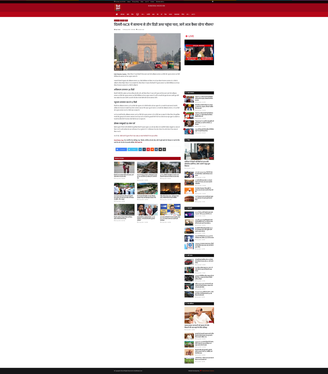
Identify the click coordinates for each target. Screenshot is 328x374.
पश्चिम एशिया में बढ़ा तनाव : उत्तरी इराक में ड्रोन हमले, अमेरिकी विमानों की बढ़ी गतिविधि (169, 197)
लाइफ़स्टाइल (176, 14)
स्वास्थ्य (170, 14)
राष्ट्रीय (128, 14)
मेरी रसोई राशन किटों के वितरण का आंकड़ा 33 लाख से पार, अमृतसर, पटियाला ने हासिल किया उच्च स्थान (204, 106)
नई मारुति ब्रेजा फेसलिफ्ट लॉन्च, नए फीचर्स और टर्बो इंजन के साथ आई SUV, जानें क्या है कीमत (204, 261)
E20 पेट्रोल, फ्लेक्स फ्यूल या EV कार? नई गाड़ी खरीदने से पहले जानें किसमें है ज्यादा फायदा (204, 269)
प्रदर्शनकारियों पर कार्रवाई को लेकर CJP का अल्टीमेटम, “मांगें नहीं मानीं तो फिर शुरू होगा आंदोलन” (146, 218)
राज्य (142, 14)
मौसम (126, 20)
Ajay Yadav (117, 29)
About (128, 2)
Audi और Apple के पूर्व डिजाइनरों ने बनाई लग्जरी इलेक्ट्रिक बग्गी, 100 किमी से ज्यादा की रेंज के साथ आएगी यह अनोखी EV (204, 221)
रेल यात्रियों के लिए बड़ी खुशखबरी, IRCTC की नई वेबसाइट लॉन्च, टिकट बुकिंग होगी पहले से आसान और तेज (204, 229)
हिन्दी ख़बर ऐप (138, 142)
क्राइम (153, 14)
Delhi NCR (117, 20)
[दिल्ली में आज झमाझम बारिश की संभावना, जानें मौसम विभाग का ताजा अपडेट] (124, 167)
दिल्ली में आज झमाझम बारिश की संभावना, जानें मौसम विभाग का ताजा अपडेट (124, 176)
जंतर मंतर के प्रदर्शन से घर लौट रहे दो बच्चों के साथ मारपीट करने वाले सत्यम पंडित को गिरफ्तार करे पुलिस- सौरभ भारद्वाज (124, 197)
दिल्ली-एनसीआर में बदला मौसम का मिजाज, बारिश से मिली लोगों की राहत (123, 218)
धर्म (161, 14)
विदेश (132, 14)
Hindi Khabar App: (119, 140)
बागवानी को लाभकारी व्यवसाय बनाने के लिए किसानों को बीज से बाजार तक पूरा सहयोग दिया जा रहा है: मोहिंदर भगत (204, 335)
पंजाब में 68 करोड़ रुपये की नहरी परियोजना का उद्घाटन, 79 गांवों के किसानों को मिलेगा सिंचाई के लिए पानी (204, 114)
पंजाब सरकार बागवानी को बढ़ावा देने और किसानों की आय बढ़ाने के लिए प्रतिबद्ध (196, 326)
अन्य (187, 14)
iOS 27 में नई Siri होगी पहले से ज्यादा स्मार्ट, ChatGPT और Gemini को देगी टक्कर (204, 213)
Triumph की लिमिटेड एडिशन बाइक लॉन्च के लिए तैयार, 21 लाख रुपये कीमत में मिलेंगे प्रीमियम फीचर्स (204, 277)
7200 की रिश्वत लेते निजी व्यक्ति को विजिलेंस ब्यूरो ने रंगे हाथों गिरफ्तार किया (204, 130)
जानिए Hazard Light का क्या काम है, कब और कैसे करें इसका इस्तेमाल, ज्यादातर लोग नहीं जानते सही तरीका (204, 285)
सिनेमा (183, 14)
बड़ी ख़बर (122, 14)
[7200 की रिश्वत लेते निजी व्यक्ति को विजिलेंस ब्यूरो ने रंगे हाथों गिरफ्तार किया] (189, 131)
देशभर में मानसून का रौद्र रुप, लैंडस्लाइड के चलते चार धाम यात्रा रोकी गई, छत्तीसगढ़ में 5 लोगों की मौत (147, 176)
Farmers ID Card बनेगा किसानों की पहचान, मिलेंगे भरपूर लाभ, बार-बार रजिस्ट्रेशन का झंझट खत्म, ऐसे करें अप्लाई (204, 343)
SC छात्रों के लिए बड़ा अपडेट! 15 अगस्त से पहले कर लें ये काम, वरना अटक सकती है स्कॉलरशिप (203, 182)
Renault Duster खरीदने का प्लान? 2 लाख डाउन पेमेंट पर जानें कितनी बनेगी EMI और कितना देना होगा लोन (204, 293)
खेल (157, 14)
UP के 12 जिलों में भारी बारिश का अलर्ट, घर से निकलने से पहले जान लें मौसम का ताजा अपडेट (169, 176)
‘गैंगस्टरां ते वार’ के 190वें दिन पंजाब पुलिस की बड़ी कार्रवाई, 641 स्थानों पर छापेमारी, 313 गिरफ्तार (204, 123)
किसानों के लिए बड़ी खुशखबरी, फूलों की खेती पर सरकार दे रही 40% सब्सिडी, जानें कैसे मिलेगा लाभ (203, 351)
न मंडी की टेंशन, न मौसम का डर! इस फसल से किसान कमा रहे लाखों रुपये (204, 359)
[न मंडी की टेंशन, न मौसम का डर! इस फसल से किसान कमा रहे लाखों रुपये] (189, 360)
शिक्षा (166, 14)
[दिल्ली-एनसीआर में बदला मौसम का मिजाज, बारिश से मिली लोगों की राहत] (124, 209)
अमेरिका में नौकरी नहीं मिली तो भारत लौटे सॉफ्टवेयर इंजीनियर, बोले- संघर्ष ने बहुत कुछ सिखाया (197, 164)
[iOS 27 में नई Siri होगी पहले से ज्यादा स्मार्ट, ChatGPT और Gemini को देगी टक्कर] (189, 215)
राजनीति (148, 14)
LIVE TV (193, 14)
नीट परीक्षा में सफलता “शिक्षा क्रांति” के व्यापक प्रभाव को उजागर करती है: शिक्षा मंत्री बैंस (204, 190)
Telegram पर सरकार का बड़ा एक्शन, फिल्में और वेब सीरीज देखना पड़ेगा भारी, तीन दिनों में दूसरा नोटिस (204, 245)
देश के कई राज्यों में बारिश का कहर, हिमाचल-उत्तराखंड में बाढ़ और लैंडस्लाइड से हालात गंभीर (146, 197)
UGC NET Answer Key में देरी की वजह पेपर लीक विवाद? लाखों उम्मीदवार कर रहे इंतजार (203, 174)
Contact (152, 2)
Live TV (147, 2)
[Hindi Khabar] (118, 7)
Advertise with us (160, 2)
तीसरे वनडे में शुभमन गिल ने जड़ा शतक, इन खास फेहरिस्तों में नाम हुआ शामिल (138, 136)
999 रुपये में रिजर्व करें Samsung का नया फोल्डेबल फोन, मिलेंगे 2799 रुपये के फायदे (204, 237)
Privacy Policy (135, 2)
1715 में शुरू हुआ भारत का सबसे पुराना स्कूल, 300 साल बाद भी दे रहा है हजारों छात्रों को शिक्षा (204, 198)
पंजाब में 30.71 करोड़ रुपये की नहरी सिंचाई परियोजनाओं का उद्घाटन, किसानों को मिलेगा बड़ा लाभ (204, 98)
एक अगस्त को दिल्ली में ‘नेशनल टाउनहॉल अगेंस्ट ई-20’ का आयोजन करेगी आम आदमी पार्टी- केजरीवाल (170, 218)
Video (142, 2)
